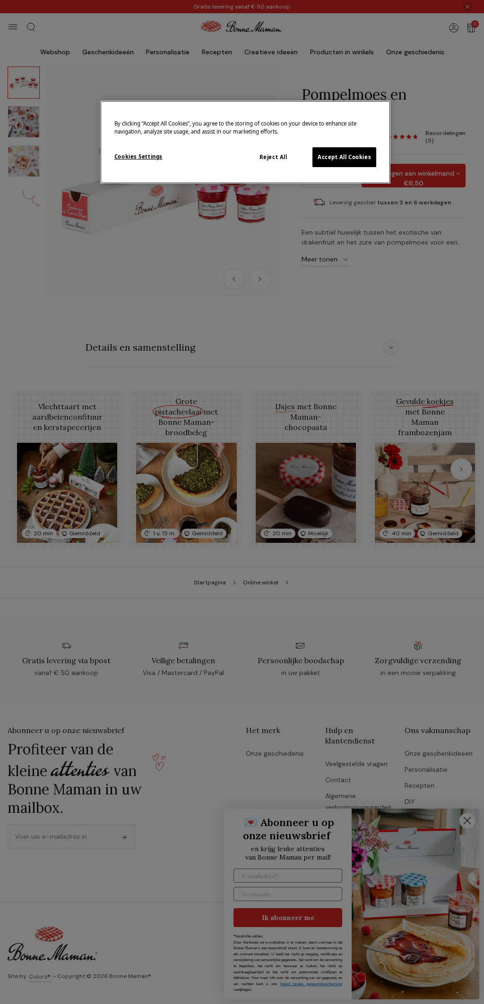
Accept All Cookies (344, 156)
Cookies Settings (138, 156)
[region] (245, 142)
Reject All (273, 156)
